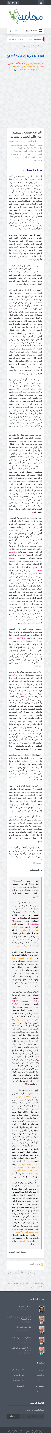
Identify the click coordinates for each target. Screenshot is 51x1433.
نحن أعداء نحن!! (11, 39)
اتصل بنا (41, 1380)
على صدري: (24, 39)
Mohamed (32, 151)
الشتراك (10, 1283)
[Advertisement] (25, 99)
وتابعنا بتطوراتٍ (23, 1241)
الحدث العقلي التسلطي (27, 946)
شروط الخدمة (19, 1375)
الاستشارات (40, 1386)
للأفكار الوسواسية (21, 1096)
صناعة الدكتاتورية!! (38, 39)
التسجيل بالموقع (18, 1370)
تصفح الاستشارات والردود (34, 63)
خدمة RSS (40, 1391)
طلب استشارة (29, 66)
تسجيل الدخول (24, 1283)
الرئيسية (41, 1370)
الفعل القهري (18, 939)
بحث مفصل (15, 66)
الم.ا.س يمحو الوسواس (28, 1164)
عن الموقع (40, 1375)
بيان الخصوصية (18, 1380)
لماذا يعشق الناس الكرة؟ (22, 1327)
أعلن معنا (20, 1386)
